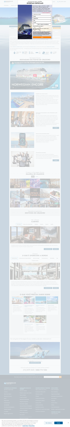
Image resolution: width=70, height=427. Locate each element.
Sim (34, 27)
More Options (49, 423)
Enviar (42, 37)
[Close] (68, 423)
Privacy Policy (31, 425)
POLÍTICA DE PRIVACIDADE (37, 35)
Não (40, 27)
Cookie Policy (25, 425)
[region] (35, 423)
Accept (58, 423)
